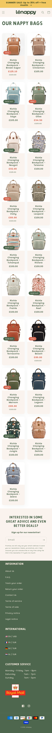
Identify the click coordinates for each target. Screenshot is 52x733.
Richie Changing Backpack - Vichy (13, 210)
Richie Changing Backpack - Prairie (13, 304)
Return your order (14, 589)
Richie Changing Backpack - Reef (38, 304)
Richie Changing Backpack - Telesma (38, 161)
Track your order (13, 583)
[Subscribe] (44, 540)
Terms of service (13, 601)
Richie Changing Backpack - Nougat (13, 161)
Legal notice (11, 619)
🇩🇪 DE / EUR (11, 648)
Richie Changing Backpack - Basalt (38, 350)
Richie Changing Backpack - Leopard (38, 210)
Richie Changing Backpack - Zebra (13, 493)
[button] (3, 12)
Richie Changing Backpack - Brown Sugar (13, 64)
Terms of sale (12, 607)
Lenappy (28, 727)
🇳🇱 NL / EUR (10, 654)
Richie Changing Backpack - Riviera (38, 259)
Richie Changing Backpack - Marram (13, 398)
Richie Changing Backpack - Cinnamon (38, 64)
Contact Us (10, 595)
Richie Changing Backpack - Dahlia (38, 447)
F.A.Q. (8, 577)
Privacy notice (12, 613)
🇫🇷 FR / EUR (10, 642)
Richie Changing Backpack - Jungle (13, 447)
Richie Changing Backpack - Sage (13, 113)
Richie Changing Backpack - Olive (38, 113)
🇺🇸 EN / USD (11, 636)
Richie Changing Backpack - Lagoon (38, 398)
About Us (9, 571)
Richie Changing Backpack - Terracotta (13, 350)
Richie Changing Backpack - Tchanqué (13, 259)
